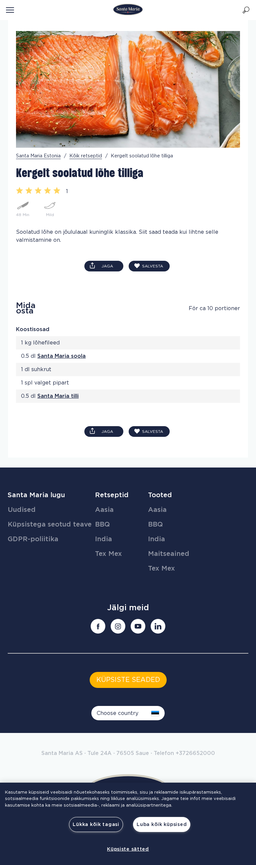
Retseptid (112, 495)
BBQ (102, 524)
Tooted (160, 495)
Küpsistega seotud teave (50, 524)
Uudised (22, 510)
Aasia (104, 510)
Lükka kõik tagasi (96, 824)
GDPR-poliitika (33, 539)
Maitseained (168, 554)
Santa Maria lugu (36, 495)
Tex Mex (108, 554)
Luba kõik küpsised (162, 824)
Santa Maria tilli (58, 396)
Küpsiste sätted (128, 849)
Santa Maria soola (61, 356)
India (103, 539)
